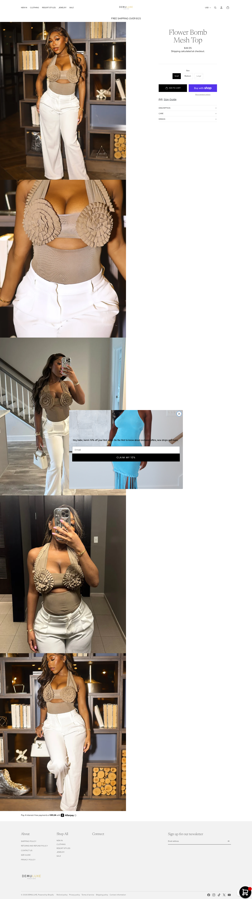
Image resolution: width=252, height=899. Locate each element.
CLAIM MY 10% (126, 457)
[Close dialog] (179, 413)
